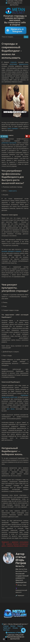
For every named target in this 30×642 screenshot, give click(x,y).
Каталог (13, 626)
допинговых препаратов (9, 142)
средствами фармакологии (19, 64)
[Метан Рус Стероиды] (15, 11)
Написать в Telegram (17, 30)
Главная (5, 626)
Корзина (20, 626)
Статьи (22, 628)
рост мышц (10, 409)
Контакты (6, 630)
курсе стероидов (13, 128)
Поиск (26, 37)
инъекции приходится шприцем (11, 251)
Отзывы (15, 628)
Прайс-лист (7, 628)
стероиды (13, 62)
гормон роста (13, 191)
